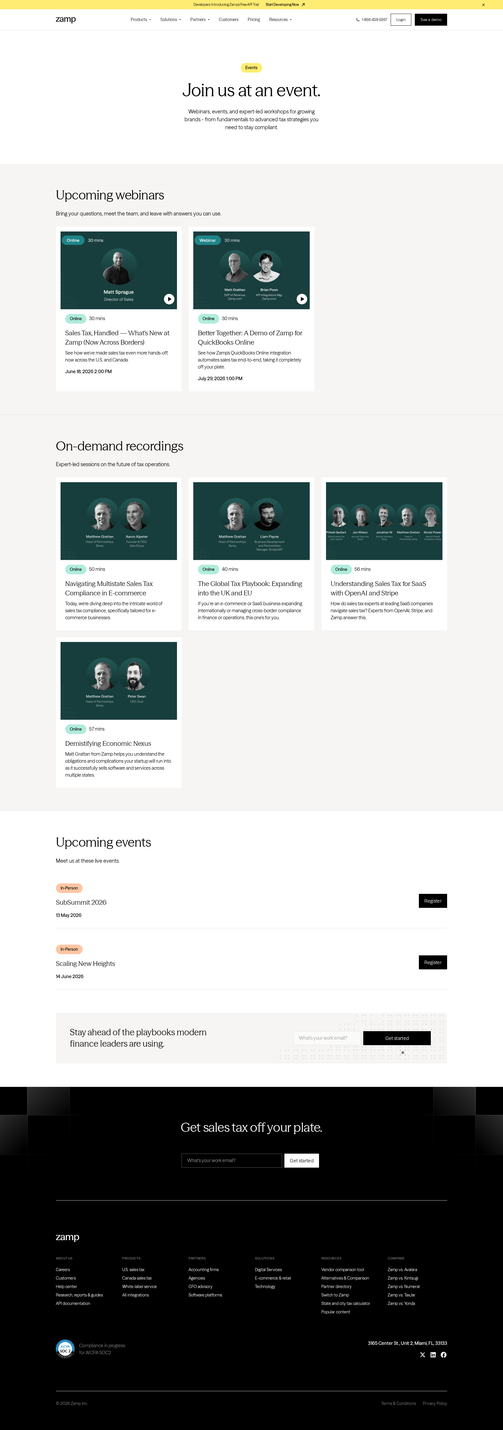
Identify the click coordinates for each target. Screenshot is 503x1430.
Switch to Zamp (335, 1295)
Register (433, 901)
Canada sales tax (137, 1278)
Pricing (254, 19)
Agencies (197, 1278)
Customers (228, 19)
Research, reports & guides (79, 1295)
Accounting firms (204, 1269)
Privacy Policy (435, 1403)
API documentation (73, 1303)
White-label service (139, 1286)
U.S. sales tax (133, 1269)
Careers (63, 1269)
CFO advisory (200, 1286)
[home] (66, 19)
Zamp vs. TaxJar (401, 1295)
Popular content (335, 1312)
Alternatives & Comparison (345, 1278)
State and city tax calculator (345, 1303)
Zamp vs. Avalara (402, 1269)
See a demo (431, 19)
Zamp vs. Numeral (404, 1286)
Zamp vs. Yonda (401, 1303)
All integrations (135, 1295)
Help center (66, 1286)
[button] (141, 19)
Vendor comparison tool (342, 1269)
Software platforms (205, 1295)
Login (400, 19)
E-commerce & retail (273, 1278)
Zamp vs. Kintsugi (403, 1278)
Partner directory (336, 1286)
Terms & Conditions (398, 1403)
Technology (265, 1286)
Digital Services (268, 1269)
